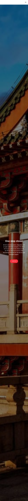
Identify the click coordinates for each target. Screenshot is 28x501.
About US (14, 261)
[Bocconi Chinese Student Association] (5, 2)
